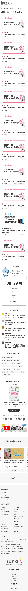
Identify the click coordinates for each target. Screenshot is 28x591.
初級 (13, 369)
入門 (8, 369)
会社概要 (14, 574)
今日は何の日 (4, 495)
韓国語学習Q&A (5, 497)
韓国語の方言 (21, 549)
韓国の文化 (14, 551)
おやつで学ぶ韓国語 (15, 363)
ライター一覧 (4, 499)
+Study (3, 507)
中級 (3, 369)
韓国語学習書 (4, 531)
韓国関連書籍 (4, 529)
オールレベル (5, 366)
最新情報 (3, 492)
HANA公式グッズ (5, 546)
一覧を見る (13, 478)
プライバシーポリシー (14, 576)
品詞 (18, 546)
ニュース (14, 366)
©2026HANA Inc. (14, 588)
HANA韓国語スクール (19, 526)
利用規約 (14, 578)
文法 (18, 369)
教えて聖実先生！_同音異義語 (8, 544)
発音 (9, 551)
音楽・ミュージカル (19, 516)
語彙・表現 (5, 372)
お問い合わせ (14, 580)
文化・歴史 (16, 519)
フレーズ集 (11, 542)
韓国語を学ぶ (4, 509)
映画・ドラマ (17, 514)
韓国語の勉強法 (6, 375)
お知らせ (3, 539)
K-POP (19, 544)
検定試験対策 (4, 514)
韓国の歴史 (4, 551)
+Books (3, 524)
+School (16, 524)
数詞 (12, 549)
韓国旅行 (21, 372)
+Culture (16, 507)
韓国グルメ (14, 372)
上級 (20, 366)
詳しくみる (13, 302)
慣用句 (7, 549)
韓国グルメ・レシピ (19, 512)
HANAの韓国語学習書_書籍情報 (10, 360)
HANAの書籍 (4, 526)
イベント (16, 529)
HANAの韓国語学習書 (8, 357)
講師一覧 (16, 531)
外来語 (3, 549)
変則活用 (22, 546)
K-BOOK (4, 363)
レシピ (15, 539)
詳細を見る (13, 410)
